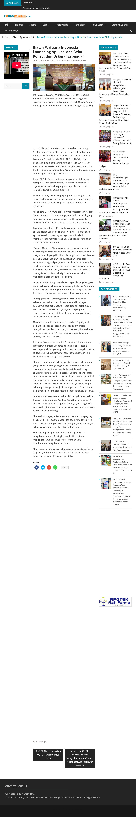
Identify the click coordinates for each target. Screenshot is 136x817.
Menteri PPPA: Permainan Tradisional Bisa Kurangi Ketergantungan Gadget (114, 159)
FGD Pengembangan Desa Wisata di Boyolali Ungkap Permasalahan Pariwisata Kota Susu (114, 182)
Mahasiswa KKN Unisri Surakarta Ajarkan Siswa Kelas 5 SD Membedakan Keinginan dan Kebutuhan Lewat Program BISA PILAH (115, 62)
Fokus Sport (97, 24)
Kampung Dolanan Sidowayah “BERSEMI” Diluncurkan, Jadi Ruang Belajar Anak (122, 137)
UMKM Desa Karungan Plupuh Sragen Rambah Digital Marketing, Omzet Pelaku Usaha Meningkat (122, 348)
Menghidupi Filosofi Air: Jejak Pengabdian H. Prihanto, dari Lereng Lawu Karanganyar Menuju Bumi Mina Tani (115, 88)
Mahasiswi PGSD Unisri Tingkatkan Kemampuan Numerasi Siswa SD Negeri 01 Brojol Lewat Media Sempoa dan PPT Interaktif (115, 229)
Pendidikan (80, 24)
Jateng (32, 24)
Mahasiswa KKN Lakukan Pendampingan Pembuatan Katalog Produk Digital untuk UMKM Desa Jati (113, 205)
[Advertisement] (64, 128)
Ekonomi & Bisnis (120, 24)
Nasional (18, 24)
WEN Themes (77, 813)
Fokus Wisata (62, 24)
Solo (45, 24)
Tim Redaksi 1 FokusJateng (75, 60)
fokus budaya (11, 30)
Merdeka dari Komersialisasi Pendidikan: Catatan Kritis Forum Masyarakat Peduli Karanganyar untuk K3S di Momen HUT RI (122, 464)
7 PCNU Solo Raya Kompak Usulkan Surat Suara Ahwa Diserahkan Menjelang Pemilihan (114, 271)
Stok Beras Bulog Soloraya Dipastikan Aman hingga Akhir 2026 (122, 251)
